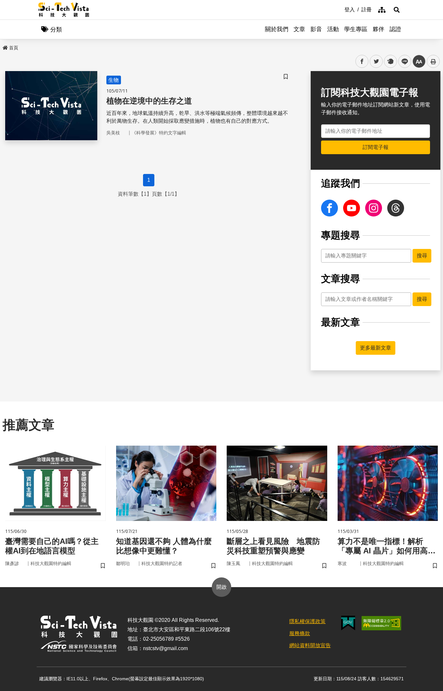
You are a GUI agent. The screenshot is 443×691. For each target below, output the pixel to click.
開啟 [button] (221, 587)
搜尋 (422, 255)
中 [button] (419, 61)
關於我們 (276, 29)
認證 (395, 29)
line (403, 61)
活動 (333, 29)
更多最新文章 (375, 348)
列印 (433, 61)
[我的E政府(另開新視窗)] (348, 623)
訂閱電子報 (376, 147)
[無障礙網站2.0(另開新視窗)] (381, 623)
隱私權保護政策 (307, 621)
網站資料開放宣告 (310, 645)
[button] (396, 9)
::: (340, 9)
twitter (376, 61)
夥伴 (378, 29)
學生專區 (355, 29)
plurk (390, 61)
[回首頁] (64, 9)
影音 (316, 29)
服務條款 (299, 633)
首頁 (13, 47)
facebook (362, 61)
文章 (299, 29)
